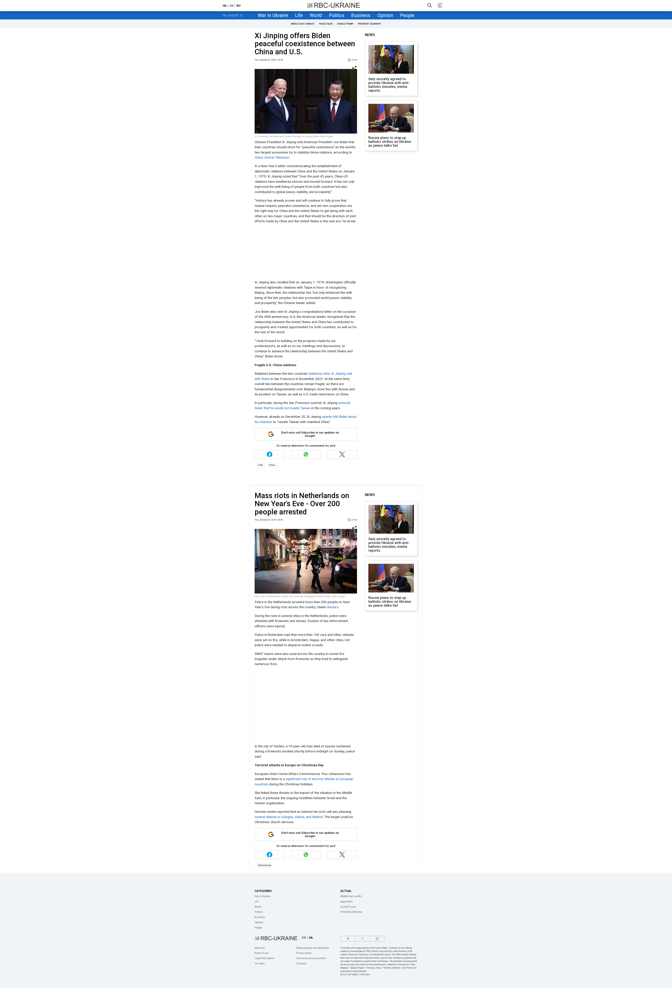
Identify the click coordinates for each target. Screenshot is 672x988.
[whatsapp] (377, 939)
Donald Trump (345, 24)
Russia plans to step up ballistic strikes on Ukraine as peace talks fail (389, 141)
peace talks (326, 24)
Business (360, 15)
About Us (260, 948)
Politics (336, 15)
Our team (260, 963)
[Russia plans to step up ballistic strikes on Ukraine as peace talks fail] (391, 118)
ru (238, 5)
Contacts (301, 963)
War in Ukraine (273, 15)
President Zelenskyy (369, 24)
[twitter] (362, 939)
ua (224, 5)
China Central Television (272, 157)
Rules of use (261, 953)
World (316, 15)
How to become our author (311, 958)
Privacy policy (304, 953)
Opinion (385, 15)
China (272, 465)
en (231, 5)
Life (299, 15)
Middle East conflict (302, 24)
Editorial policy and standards (312, 948)
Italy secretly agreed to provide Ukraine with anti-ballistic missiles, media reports (389, 84)
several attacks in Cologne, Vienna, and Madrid (289, 817)
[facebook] (347, 939)
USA (260, 465)
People (407, 15)
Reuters (332, 607)
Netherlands (264, 865)
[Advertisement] (305, 251)
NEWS (370, 35)
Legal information (264, 958)
